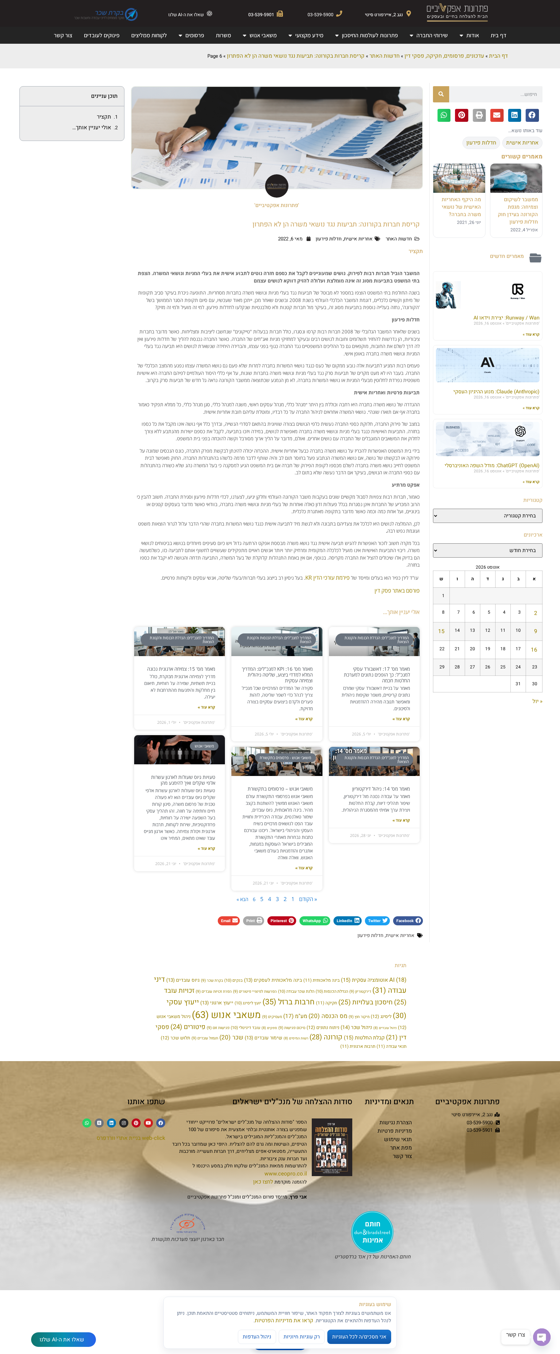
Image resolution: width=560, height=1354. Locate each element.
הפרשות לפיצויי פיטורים (255, 991)
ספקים (269, 1027)
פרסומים (194, 35)
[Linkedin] (111, 1123)
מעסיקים (272, 1017)
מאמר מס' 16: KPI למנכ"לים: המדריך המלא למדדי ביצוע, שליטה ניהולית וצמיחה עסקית (277, 674)
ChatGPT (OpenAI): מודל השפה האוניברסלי (492, 465)
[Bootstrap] (99, 1123)
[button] (532, 115)
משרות (223, 35)
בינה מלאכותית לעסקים (273, 980)
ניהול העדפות (257, 1337)
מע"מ (295, 1016)
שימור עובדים (263, 1037)
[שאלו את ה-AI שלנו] (209, 13)
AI (397, 980)
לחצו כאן (263, 1182)
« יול (537, 701)
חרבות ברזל (288, 1002)
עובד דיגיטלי (245, 1028)
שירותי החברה (432, 35)
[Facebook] (160, 1123)
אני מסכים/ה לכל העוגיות (359, 1337)
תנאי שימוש (398, 1139)
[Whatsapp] (86, 1123)
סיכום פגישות (291, 1028)
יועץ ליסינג (248, 1003)
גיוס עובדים (183, 980)
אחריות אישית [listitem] (522, 143)
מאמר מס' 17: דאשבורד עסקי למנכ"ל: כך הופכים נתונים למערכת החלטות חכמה (377, 674)
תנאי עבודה (391, 1046)
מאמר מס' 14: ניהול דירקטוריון (381, 788)
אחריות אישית (358, 238)
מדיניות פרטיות (395, 1131)
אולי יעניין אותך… (91, 127)
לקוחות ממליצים (149, 35)
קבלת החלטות (364, 1038)
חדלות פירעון (329, 238)
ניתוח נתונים (323, 1027)
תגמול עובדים (205, 1038)
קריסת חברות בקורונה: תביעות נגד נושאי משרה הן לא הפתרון (296, 56)
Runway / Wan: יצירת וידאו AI (506, 318)
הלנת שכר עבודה (296, 991)
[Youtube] (148, 1123)
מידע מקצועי (309, 35)
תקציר (104, 117)
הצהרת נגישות (395, 1122)
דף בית (499, 35)
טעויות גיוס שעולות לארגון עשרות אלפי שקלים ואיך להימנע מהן (183, 780)
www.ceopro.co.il (285, 1174)
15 (441, 631)
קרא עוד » (531, 334)
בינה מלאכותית (321, 980)
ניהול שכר (356, 1027)
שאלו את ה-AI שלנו (186, 14)
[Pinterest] (136, 1123)
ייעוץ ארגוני (216, 1002)
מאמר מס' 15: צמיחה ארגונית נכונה (181, 668)
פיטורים (187, 1027)
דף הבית (498, 56)
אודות (472, 35)
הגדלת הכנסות (332, 991)
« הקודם (308, 899)
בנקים (233, 980)
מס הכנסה (328, 1016)
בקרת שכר (212, 980)
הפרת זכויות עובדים (214, 991)
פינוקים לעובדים (102, 35)
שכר (231, 1037)
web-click (153, 1138)
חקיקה (326, 1003)
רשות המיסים (296, 1038)
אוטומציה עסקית (364, 980)
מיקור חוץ (359, 1017)
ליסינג (381, 1016)
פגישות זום (218, 1028)
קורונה (326, 1037)
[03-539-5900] (339, 13)
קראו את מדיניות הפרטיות (284, 1320)
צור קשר (63, 35)
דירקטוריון (360, 991)
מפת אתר (401, 1148)
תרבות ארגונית (357, 1046)
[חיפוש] (441, 94)
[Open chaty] (542, 1337)
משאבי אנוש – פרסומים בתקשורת (280, 788)
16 (534, 650)
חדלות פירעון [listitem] (481, 143)
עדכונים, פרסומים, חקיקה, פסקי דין (444, 56)
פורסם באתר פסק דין (397, 590)
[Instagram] (123, 1123)
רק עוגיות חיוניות (302, 1337)
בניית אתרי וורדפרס (119, 1138)
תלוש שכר (175, 1038)
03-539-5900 (320, 14)
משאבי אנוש (263, 35)
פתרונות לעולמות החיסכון (370, 35)
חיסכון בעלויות (365, 1002)
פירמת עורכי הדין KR (327, 577)
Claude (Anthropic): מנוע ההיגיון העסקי (496, 392)
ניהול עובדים (385, 1027)
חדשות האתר (384, 56)
